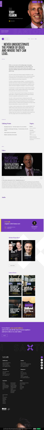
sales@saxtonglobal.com (26, 377)
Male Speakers (13, 391)
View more (12, 265)
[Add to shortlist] (3, 39)
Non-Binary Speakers (13, 385)
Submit (4, 335)
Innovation (31, 130)
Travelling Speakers (13, 387)
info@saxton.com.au (7, 366)
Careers (21, 385)
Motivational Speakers (6, 386)
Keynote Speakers (5, 394)
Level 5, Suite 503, (23, 362)
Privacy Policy (22, 386)
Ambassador (4, 399)
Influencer (4, 400)
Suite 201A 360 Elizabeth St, (7, 362)
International (12, 392)
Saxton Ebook (22, 387)
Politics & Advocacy (5, 387)
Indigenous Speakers (13, 386)
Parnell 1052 (4, 372)
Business (31, 126)
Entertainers (4, 398)
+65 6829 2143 (26, 376)
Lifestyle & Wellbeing (5, 385)
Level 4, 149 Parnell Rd (6, 371)
